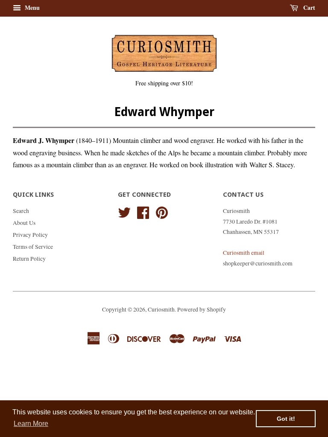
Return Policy (29, 258)
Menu (31, 7)
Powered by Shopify (201, 309)
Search (21, 211)
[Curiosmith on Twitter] (124, 211)
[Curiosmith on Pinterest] (161, 211)
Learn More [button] (31, 423)
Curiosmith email (243, 252)
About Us (24, 223)
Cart (308, 7)
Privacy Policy (30, 235)
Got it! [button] (286, 418)
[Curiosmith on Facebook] (143, 211)
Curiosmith (161, 309)
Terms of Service (33, 247)
